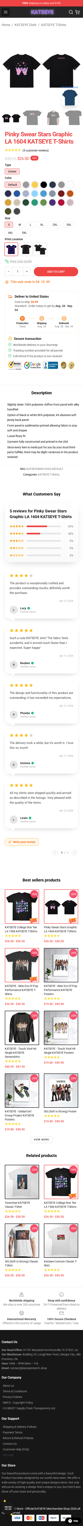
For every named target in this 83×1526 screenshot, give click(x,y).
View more (41, 1139)
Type (8, 165)
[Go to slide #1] (11, 118)
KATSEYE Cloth (25, 25)
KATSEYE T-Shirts (53, 25)
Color (8, 177)
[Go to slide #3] (53, 118)
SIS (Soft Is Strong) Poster (60, 1111)
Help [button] (75, 1521)
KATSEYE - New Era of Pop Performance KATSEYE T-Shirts (21, 990)
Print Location (14, 239)
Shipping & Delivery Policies (19, 1426)
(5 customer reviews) (36, 150)
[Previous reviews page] (55, 852)
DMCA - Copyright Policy (18, 1402)
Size (7, 218)
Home (6, 25)
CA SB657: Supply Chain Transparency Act (29, 1408)
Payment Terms (12, 1432)
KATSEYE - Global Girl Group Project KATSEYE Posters (19, 1115)
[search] (70, 12)
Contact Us (10, 1443)
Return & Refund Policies (18, 1438)
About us (8, 1385)
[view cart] (77, 12)
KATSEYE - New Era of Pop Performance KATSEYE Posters (60, 990)
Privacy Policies (12, 1397)
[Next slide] (75, 69)
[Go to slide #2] (32, 118)
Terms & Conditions (15, 1391)
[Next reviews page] (74, 852)
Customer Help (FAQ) (16, 1449)
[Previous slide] (8, 69)
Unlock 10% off (8, 1508)
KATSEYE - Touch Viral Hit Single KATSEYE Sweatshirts (20, 1052)
